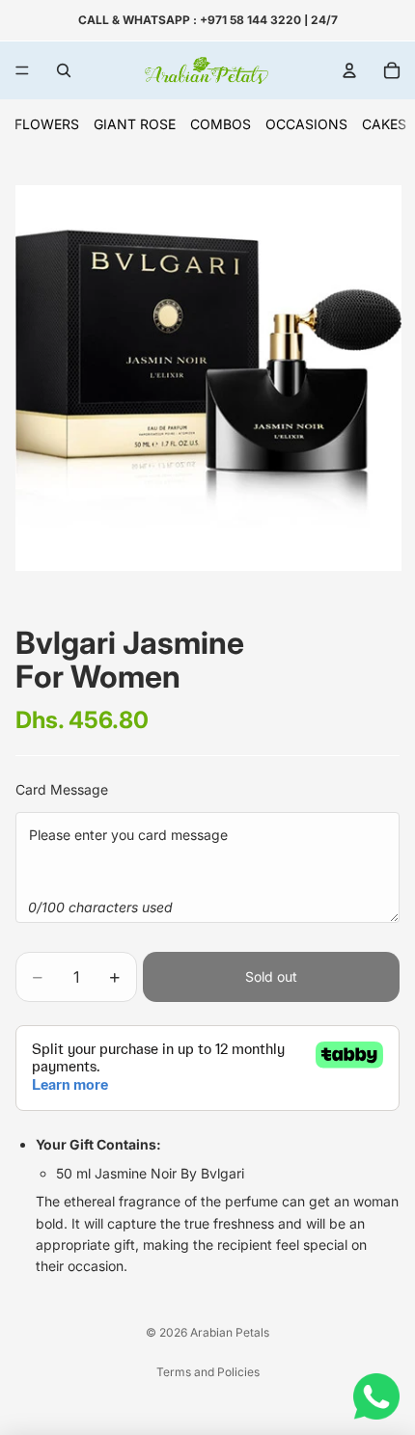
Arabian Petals (229, 1332)
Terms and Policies (208, 1372)
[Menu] (22, 70)
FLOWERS (46, 124)
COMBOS (220, 124)
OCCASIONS (306, 124)
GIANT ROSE (135, 124)
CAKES (384, 124)
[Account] (349, 70)
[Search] (63, 70)
